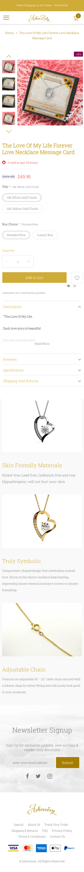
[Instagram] (49, 776)
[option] (50, 92)
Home (9, 33)
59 (74, 286)
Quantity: (8, 250)
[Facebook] (27, 776)
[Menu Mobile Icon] (6, 19)
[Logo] (40, 17)
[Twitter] (38, 776)
